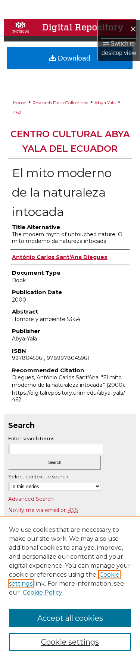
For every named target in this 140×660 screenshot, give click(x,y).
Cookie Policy (42, 592)
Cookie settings (70, 642)
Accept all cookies (70, 618)
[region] (70, 588)
